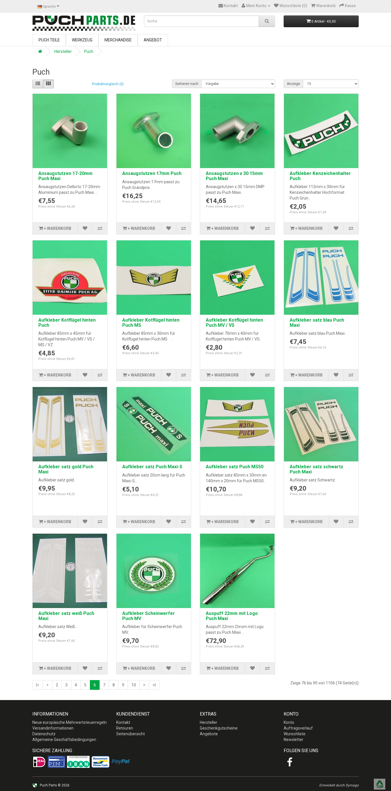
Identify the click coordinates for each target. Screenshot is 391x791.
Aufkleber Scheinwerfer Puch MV (148, 616)
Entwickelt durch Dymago (339, 785)
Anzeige (293, 84)
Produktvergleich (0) (108, 84)
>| (154, 685)
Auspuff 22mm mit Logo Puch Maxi (232, 616)
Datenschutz (44, 734)
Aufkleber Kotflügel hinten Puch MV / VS (234, 322)
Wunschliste (294, 734)
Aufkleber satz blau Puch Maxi (317, 322)
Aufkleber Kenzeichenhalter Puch (320, 176)
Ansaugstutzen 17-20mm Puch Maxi (65, 176)
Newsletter (293, 739)
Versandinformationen (53, 728)
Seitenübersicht (130, 734)
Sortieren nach (186, 84)
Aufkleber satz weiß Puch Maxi (66, 616)
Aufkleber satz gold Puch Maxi (65, 469)
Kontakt (123, 722)
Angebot (153, 40)
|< (37, 685)
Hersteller (63, 51)
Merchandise (118, 40)
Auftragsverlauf (298, 728)
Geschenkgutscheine (219, 728)
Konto (289, 722)
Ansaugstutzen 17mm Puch (151, 173)
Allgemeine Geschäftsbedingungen (64, 739)
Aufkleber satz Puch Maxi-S (152, 466)
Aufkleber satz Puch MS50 (234, 466)
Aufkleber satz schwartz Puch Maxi (316, 469)
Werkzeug (82, 40)
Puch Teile (49, 40)
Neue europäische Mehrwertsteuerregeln (69, 722)
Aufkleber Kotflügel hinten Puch (67, 322)
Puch (88, 51)
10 (133, 685)
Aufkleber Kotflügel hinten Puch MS (150, 322)
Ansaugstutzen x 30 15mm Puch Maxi (234, 176)
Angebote (209, 734)
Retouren (124, 728)
